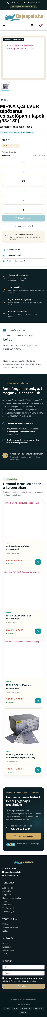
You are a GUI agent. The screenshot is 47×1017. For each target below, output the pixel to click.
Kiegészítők (7, 895)
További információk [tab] (25, 335)
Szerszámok (7, 905)
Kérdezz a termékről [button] (25, 226)
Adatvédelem (8, 950)
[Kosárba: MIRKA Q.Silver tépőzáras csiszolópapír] (38, 700)
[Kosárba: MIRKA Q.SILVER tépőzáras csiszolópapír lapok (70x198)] (38, 770)
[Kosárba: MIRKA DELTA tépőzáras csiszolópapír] (38, 631)
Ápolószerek (7, 888)
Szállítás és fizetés (10, 928)
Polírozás (6, 901)
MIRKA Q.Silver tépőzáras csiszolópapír (19, 686)
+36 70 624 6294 (20, 828)
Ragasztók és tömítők (11, 898)
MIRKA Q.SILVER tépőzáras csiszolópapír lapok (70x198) (20, 756)
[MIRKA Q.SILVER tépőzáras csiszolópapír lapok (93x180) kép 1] (5, 86)
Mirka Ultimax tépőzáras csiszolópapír (18, 547)
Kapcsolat (6, 947)
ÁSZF (4, 954)
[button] (4, 26)
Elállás (5, 931)
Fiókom (5, 924)
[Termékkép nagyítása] (23, 57)
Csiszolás (6, 891)
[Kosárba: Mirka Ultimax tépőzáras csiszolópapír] (38, 562)
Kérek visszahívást (25, 836)
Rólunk (5, 944)
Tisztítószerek (8, 908)
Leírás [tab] (9, 335)
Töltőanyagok (8, 911)
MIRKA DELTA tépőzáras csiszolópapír (18, 617)
